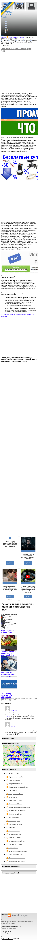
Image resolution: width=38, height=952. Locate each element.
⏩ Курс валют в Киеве (14, 824)
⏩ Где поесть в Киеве (14, 844)
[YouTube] (6, 28)
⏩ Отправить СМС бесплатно (16, 851)
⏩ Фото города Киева (14, 800)
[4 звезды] (26, 40)
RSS (2, 35)
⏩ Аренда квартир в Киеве (15, 841)
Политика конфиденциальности (11, 926)
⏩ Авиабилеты (11, 827)
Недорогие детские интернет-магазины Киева (16, 698)
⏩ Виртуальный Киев (14, 804)
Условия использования (8, 928)
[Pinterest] (6, 32)
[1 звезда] (4, 40)
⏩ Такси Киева (11, 790)
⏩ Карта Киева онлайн (14, 777)
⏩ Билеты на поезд (13, 831)
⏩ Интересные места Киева (16, 810)
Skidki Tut (14, 710)
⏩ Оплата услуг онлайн (14, 854)
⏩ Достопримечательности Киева (18, 807)
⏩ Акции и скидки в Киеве (15, 861)
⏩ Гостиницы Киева (13, 837)
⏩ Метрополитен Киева (14, 784)
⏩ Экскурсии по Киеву (14, 814)
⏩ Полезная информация (15, 858)
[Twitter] (6, 26)
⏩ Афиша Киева (12, 848)
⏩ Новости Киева (12, 773)
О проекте (8, 933)
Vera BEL (13, 726)
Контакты (8, 931)
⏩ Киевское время (13, 821)
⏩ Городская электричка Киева (17, 787)
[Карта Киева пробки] (19, 766)
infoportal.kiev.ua (7, 939)
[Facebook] (6, 24)
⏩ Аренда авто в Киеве (14, 794)
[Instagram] (6, 30)
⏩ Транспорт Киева (13, 780)
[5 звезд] (33, 40)
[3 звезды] (19, 40)
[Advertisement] (19, 72)
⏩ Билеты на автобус (14, 834)
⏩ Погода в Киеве (12, 817)
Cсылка (7, 716)
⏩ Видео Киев (11, 797)
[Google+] (6, 22)
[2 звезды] (11, 40)
